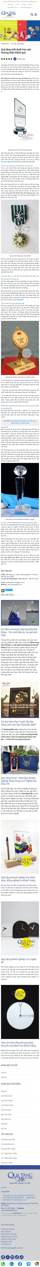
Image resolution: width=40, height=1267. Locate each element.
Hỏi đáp (23, 4)
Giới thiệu (10, 4)
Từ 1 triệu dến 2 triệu (9, 1153)
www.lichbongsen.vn (27, 7)
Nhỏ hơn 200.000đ (8, 1139)
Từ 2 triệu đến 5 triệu (9, 1158)
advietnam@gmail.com (18, 1200)
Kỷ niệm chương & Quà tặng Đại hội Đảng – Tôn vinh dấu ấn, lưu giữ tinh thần (19, 632)
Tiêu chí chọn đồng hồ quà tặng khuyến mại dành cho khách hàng (18, 1044)
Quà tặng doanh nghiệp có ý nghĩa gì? (18, 960)
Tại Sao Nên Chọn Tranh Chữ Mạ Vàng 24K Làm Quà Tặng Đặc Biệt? (18, 723)
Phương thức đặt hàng (8, 1234)
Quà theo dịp (6, 1119)
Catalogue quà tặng (7, 1229)
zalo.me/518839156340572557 (24, 1195)
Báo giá (4, 1128)
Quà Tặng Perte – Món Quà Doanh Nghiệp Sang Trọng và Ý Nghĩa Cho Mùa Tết (19, 780)
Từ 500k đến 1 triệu (8, 1149)
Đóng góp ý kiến (6, 1241)
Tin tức (17, 4)
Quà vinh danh (6, 1096)
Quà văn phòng (7, 1100)
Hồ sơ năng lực (6, 1231)
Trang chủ (5, 44)
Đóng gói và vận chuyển (9, 1236)
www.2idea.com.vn (12, 7)
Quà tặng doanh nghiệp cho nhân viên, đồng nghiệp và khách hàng (18, 879)
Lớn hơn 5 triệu (7, 1163)
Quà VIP (4, 1091)
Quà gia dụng (6, 1110)
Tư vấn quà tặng (17, 44)
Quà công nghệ (7, 1105)
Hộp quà (4, 1124)
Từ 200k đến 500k (7, 1144)
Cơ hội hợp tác (6, 1244)
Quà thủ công (6, 1114)
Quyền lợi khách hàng (8, 1239)
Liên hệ (30, 4)
